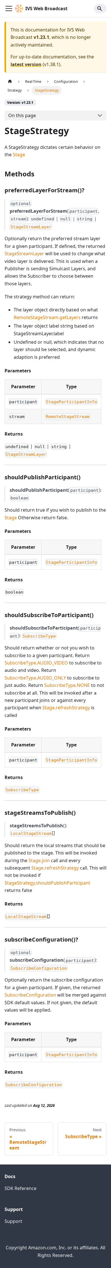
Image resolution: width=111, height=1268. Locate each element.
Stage (19, 154)
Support (13, 1221)
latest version (26, 64)
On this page (22, 115)
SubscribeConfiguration (30, 995)
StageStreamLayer (24, 253)
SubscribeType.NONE (67, 685)
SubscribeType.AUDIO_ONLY (35, 678)
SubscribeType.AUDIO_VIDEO (36, 663)
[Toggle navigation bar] (9, 8)
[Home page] (10, 81)
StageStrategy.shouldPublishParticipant (47, 883)
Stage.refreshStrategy (66, 707)
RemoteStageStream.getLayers (47, 317)
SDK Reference (20, 1188)
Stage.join (39, 860)
